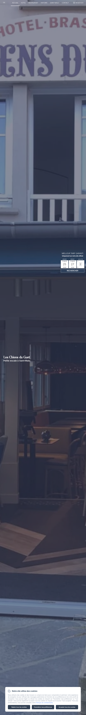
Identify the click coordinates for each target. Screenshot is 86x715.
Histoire (44, 3)
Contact (65, 3)
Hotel (23, 3)
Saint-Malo (54, 3)
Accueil (15, 3)
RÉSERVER (79, 3)
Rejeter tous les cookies (19, 707)
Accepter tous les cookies (67, 707)
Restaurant (33, 3)
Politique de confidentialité (44, 702)
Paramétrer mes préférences (43, 707)
